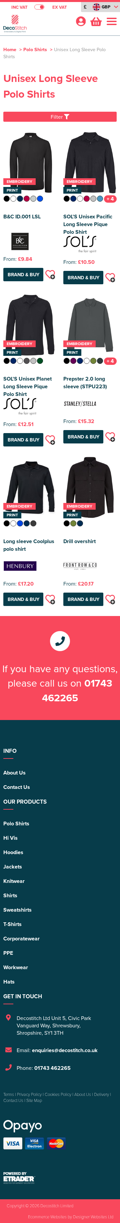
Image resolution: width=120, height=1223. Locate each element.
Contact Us (16, 787)
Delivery (101, 1094)
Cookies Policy (58, 1094)
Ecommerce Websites (47, 1217)
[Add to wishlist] (50, 274)
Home (9, 49)
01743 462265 (77, 690)
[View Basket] (95, 20)
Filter (57, 116)
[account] (81, 21)
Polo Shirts (35, 49)
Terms (8, 1094)
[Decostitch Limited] (36, 25)
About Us (14, 773)
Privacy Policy (29, 1094)
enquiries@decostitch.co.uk (65, 1050)
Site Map (34, 1100)
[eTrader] (60, 1177)
